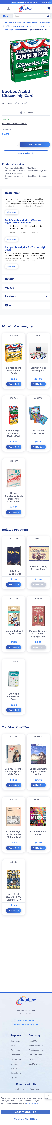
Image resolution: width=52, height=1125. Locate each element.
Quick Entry (16, 1059)
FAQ (13, 1045)
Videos (9, 287)
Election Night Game (10, 29)
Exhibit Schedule (36, 1045)
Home (4, 22)
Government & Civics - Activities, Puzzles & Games (28, 26)
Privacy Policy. (32, 1103)
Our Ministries (35, 1063)
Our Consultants (36, 1050)
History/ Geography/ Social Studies (22, 22)
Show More (11, 212)
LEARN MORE (46, 2)
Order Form (16, 1073)
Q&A (8, 305)
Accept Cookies (25, 1112)
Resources (15, 1054)
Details (9, 278)
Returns (14, 1068)
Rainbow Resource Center (26, 1000)
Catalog (32, 1059)
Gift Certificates (35, 1054)
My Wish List (16, 1077)
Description (12, 192)
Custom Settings (25, 1118)
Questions (15, 1050)
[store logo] (25, 8)
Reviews (10, 296)
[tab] (26, 192)
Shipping (14, 1063)
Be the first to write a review (14, 123)
